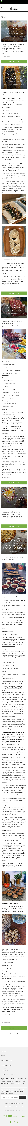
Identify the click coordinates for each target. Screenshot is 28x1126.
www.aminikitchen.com (8, 646)
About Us (4, 1068)
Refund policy (19, 1110)
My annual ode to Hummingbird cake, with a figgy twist (14, 497)
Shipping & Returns (6, 1065)
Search (3, 1055)
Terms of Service (9, 1110)
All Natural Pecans (15, 124)
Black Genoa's (14, 129)
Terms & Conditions (6, 1060)
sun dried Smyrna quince (11, 622)
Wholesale (4, 1058)
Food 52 (12, 321)
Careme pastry (13, 651)
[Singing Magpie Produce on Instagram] (14, 1122)
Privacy (3, 1063)
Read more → (14, 61)
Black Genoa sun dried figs (14, 370)
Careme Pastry (20, 100)
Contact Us (4, 1070)
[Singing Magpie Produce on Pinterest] (18, 1122)
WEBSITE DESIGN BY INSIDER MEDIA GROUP (14, 1106)
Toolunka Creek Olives (16, 104)
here (10, 285)
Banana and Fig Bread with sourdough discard (14, 30)
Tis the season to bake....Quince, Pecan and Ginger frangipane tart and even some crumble (14, 543)
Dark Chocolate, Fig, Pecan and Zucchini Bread (14, 307)
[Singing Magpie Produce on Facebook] (10, 1122)
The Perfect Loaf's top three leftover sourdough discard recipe (13, 46)
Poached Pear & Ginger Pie (14, 688)
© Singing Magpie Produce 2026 (14, 1103)
